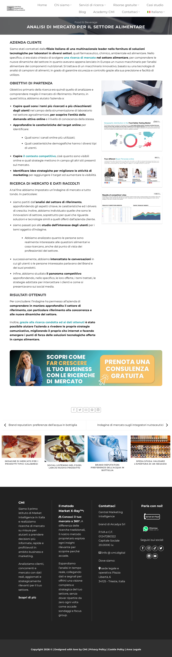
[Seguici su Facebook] (142, 548)
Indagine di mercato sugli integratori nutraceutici (130, 425)
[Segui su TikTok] (155, 548)
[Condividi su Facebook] (74, 410)
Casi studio (155, 5)
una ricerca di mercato (80, 57)
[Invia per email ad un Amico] (86, 410)
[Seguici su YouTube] (155, 556)
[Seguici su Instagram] (149, 548)
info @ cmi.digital (113, 552)
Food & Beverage (86, 22)
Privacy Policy (97, 649)
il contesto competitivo (39, 156)
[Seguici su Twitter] (161, 548)
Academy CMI (103, 12)
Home (42, 5)
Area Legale (133, 649)
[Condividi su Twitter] (80, 410)
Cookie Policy (116, 649)
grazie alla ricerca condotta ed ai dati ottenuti (52, 322)
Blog (82, 12)
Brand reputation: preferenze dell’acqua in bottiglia (42, 425)
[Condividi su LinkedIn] (98, 410)
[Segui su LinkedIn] (149, 556)
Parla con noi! (152, 506)
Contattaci (107, 506)
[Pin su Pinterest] (92, 410)
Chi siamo (61, 5)
